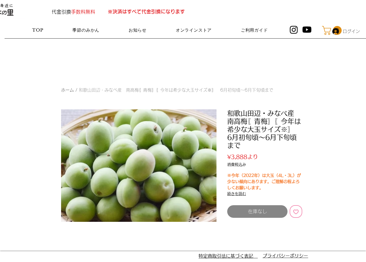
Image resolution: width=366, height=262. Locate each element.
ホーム (67, 90)
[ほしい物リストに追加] (296, 211)
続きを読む (236, 194)
